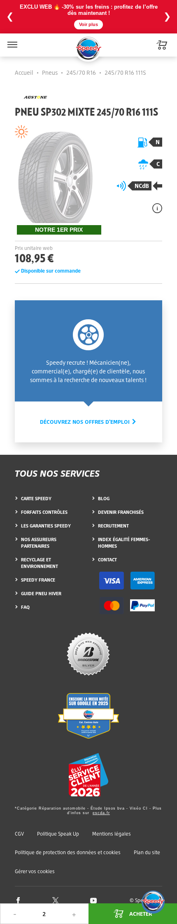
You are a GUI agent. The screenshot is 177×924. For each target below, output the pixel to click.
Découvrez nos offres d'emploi (85, 421)
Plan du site (147, 852)
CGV (19, 834)
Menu (11, 39)
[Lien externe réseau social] (18, 899)
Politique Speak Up (58, 834)
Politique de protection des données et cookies (68, 852)
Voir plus (88, 24)
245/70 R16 (81, 72)
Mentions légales (111, 834)
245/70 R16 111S (125, 72)
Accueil (24, 72)
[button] (153, 902)
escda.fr (101, 813)
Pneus (50, 72)
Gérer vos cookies (35, 871)
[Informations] (157, 208)
